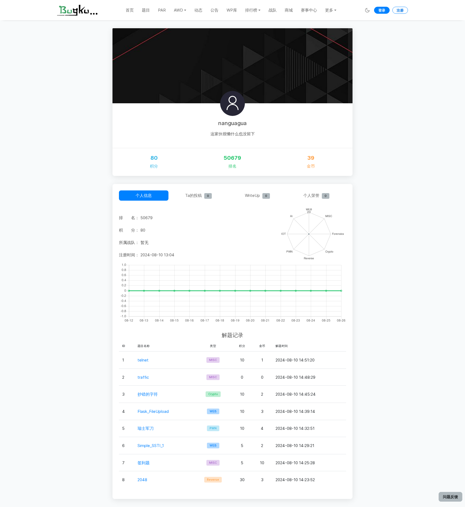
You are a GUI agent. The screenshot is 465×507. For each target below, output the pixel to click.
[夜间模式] (367, 10)
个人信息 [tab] (144, 195)
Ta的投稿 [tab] (197, 195)
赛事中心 (309, 10)
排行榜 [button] (251, 10)
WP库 (232, 10)
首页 (130, 10)
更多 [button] (329, 10)
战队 (273, 10)
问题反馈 (450, 496)
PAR (162, 10)
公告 (214, 10)
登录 (381, 10)
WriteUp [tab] (256, 195)
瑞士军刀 (146, 428)
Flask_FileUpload (153, 411)
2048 (142, 479)
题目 (146, 10)
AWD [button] (178, 10)
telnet (143, 360)
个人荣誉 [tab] (315, 195)
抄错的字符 (148, 394)
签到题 (144, 462)
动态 (198, 10)
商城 (289, 10)
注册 (400, 10)
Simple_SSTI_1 (151, 445)
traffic (143, 377)
